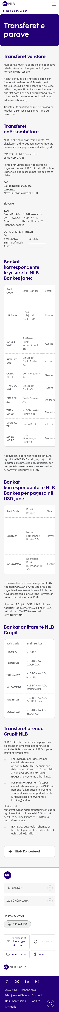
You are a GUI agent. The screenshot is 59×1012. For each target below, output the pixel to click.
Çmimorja (11, 1006)
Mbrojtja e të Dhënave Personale (24, 995)
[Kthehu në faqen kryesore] (9, 4)
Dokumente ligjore (16, 1001)
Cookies (35, 1001)
